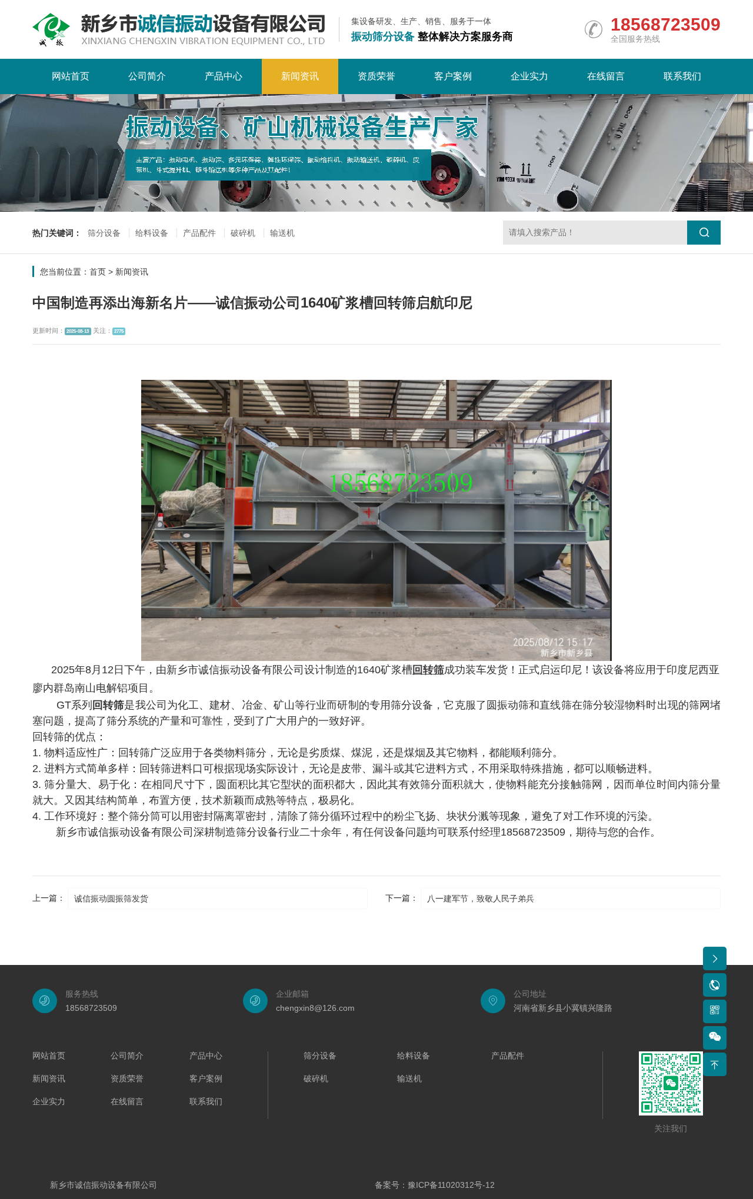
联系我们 (682, 76)
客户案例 (453, 76)
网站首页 (70, 76)
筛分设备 (104, 233)
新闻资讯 (300, 76)
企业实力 (529, 76)
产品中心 (223, 76)
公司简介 (147, 76)
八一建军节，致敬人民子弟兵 (480, 898)
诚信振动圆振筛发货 (111, 898)
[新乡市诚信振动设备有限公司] (178, 29)
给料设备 (151, 233)
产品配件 (199, 233)
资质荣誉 (376, 76)
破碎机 (243, 233)
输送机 (282, 233)
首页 (97, 271)
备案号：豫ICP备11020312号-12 (435, 1185)
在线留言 (606, 76)
